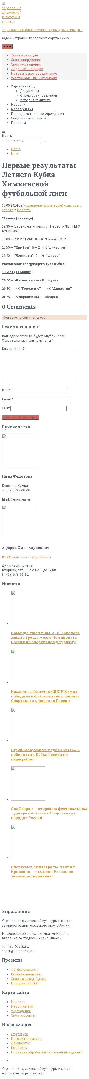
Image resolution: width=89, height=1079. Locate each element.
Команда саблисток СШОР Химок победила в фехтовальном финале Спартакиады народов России (45, 696)
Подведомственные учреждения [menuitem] (37, 113)
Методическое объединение (34, 73)
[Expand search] (3, 132)
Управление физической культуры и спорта (42, 29)
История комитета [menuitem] (35, 99)
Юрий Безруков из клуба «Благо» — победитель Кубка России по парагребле (45, 754)
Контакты (19, 1047)
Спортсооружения (26, 59)
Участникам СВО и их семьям (34, 78)
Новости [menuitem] (18, 104)
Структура (19, 1034)
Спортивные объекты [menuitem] (29, 118)
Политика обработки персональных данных (47, 1052)
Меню (7, 46)
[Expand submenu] (33, 87)
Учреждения (21, 1010)
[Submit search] (44, 141)
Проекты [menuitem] (18, 122)
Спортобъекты (23, 1015)
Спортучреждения (26, 64)
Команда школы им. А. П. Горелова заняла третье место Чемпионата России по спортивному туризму (45, 637)
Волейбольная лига (26, 974)
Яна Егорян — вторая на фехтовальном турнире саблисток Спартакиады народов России (49, 813)
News (15, 153)
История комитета (26, 1038)
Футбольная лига (24, 969)
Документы (20, 1043)
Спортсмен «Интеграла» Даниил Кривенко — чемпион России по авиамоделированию (43, 871)
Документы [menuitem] (29, 90)
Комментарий (14, 348)
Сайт (6, 408)
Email (7, 399)
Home (16, 149)
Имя (6, 390)
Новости (24, 209)
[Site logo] (13, 21)
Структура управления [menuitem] (38, 95)
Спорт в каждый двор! (29, 978)
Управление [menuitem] (20, 86)
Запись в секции (24, 55)
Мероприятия (22, 1006)
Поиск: (7, 135)
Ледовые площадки (27, 68)
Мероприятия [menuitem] (22, 109)
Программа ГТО (24, 983)
